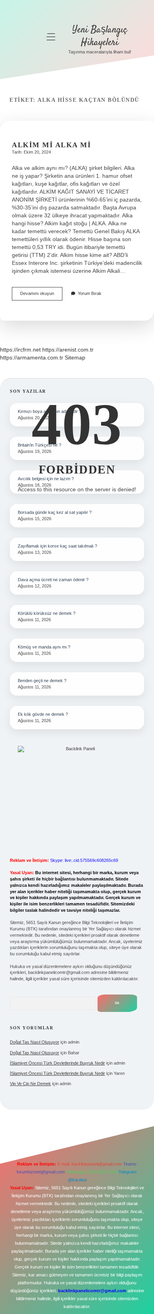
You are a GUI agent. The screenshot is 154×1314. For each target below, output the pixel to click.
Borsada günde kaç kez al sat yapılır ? (55, 512)
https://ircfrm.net (20, 349)
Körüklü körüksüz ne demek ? (46, 613)
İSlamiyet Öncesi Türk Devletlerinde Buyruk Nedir (57, 1063)
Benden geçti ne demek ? (42, 680)
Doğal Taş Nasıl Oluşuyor (34, 1042)
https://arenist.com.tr (68, 349)
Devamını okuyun (41, 295)
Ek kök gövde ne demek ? (43, 714)
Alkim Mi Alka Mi (51, 145)
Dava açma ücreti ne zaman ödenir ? (53, 579)
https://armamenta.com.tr (31, 357)
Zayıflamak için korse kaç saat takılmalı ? (57, 546)
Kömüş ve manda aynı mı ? (44, 647)
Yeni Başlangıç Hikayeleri (99, 36)
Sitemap (75, 357)
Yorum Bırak (89, 293)
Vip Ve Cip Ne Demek (30, 1083)
